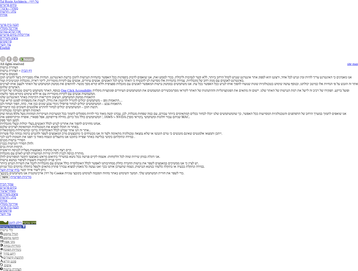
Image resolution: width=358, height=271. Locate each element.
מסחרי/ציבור (8, 190)
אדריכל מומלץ (9, 28)
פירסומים (6, 41)
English (5, 48)
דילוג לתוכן (15, 222)
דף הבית (26, 70)
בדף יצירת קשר (9, 170)
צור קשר (5, 44)
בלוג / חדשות (8, 11)
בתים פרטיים (8, 5)
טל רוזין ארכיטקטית (12, 181)
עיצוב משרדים (9, 38)
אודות (3, 15)
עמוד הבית (6, 184)
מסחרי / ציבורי (9, 8)
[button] (12, 226)
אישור (5, 177)
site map (352, 64)
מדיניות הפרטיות (20, 177)
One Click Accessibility (76, 90)
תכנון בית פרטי (9, 24)
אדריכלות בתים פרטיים (15, 34)
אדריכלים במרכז (10, 31)
